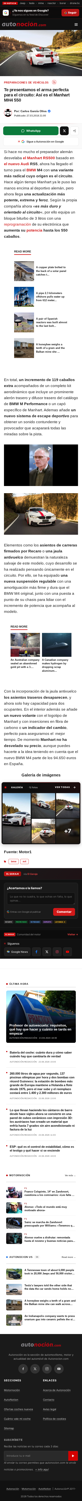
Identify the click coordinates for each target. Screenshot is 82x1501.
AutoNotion (11, 1399)
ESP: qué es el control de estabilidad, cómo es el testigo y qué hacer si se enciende (42, 1148)
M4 (24, 861)
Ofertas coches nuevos (18, 1409)
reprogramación (17, 224)
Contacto (48, 1399)
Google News (19, 951)
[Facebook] (23, 1369)
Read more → (69, 1257)
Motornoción (12, 1390)
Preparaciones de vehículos (26, 82)
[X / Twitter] (35, 1369)
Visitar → (72, 934)
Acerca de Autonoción (57, 1390)
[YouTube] (59, 1369)
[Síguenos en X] (46, 951)
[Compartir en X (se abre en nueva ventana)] (64, 130)
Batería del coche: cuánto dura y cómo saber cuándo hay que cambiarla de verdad (41, 1054)
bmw (13, 861)
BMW (31, 170)
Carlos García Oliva (33, 111)
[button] (65, 787)
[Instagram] (47, 1369)
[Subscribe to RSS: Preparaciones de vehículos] (54, 82)
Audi (24, 164)
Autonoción (12, 1488)
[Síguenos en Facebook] (36, 951)
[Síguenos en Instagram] (57, 951)
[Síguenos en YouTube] (67, 951)
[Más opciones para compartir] (74, 130)
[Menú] (77, 24)
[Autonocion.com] (24, 23)
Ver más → (70, 1175)
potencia (34, 230)
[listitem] (16, 818)
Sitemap (9, 1428)
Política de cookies (54, 1418)
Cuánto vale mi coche (17, 1418)
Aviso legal (49, 1409)
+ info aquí (42, 1469)
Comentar (64, 912)
